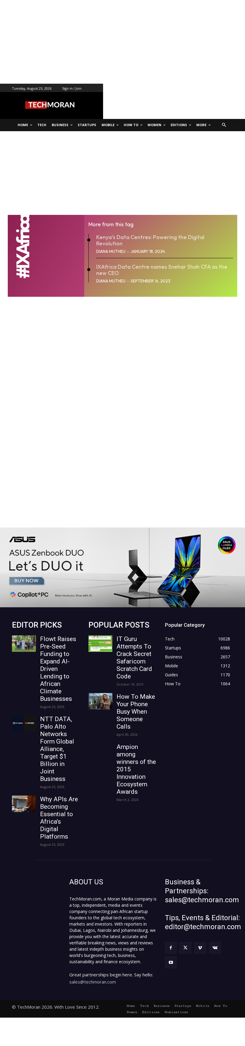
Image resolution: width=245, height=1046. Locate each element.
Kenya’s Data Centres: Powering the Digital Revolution (150, 240)
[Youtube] (171, 962)
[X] (185, 948)
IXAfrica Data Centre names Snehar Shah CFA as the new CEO (161, 270)
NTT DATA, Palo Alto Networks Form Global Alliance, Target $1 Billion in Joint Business (57, 748)
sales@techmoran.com (92, 982)
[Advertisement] (122, 42)
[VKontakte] (215, 948)
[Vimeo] (200, 948)
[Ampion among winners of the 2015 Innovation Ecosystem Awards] (100, 751)
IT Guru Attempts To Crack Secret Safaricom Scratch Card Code (134, 657)
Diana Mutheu (110, 251)
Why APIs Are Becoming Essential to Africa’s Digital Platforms (59, 818)
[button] (224, 125)
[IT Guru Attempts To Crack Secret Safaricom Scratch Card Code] (100, 643)
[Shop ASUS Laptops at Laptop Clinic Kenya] (122, 567)
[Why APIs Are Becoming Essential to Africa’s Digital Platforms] (24, 804)
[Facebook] (171, 948)
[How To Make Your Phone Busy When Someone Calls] (100, 701)
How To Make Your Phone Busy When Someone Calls (136, 711)
